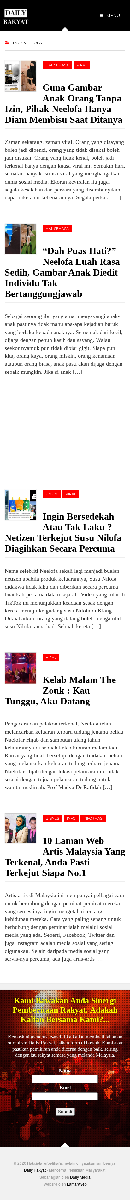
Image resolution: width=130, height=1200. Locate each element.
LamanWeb (77, 1183)
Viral (82, 65)
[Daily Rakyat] (16, 14)
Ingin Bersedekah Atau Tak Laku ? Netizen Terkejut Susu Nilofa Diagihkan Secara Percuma (63, 532)
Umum (52, 494)
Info (71, 818)
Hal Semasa (57, 65)
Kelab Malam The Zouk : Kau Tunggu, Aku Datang (60, 690)
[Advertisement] (52, 431)
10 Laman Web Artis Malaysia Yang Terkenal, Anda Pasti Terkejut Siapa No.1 (65, 856)
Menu (112, 15)
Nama (65, 1070)
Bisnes (52, 818)
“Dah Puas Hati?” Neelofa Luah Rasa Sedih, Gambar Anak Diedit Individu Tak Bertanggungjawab (62, 272)
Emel (65, 1087)
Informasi (93, 818)
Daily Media (80, 1177)
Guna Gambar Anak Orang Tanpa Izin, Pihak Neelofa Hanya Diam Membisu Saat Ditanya (63, 103)
